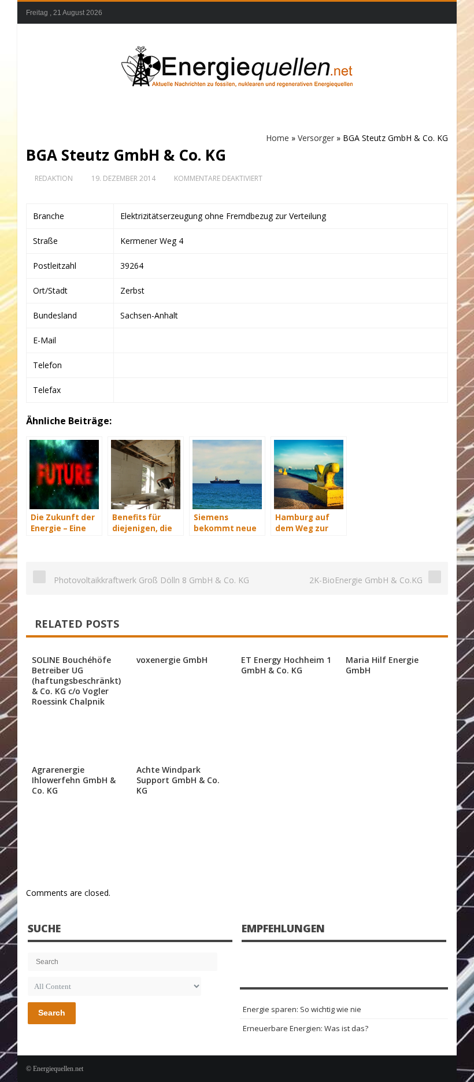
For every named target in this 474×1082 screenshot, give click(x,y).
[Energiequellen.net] (237, 64)
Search (51, 1012)
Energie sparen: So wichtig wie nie (302, 1009)
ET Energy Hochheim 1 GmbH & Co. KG (286, 665)
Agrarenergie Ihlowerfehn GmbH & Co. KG (74, 780)
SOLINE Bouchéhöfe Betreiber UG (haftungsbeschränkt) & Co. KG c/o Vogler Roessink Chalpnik (76, 680)
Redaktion (54, 178)
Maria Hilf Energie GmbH (382, 665)
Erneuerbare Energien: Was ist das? (305, 1028)
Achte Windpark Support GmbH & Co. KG (178, 780)
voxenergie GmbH (172, 659)
